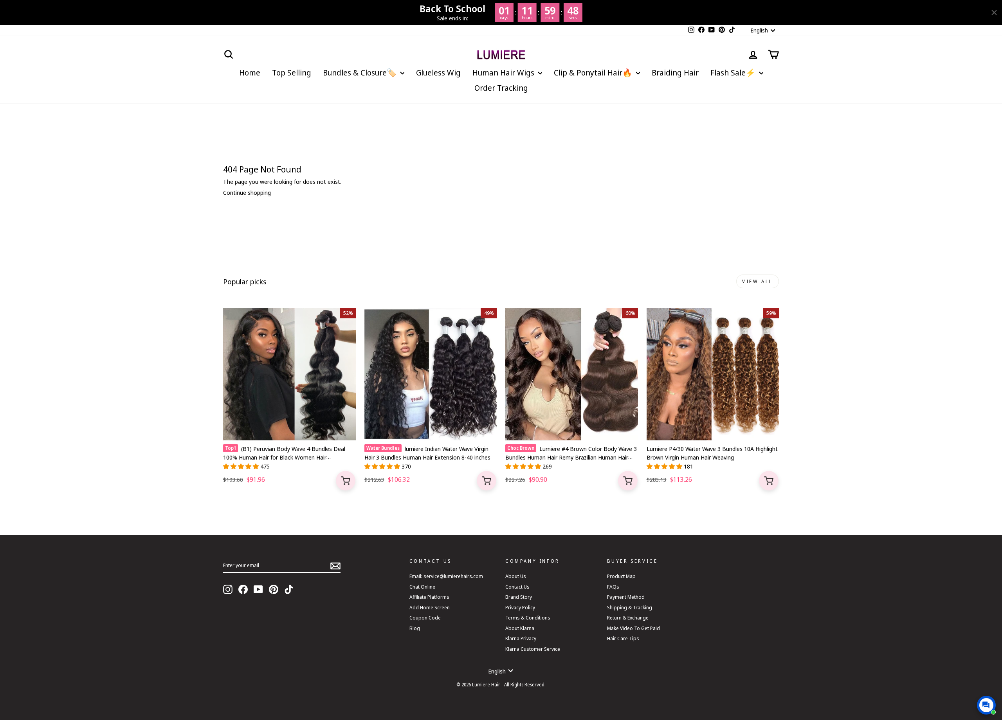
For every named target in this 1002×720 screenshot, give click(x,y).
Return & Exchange (628, 617)
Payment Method (626, 596)
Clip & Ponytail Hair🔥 (594, 72)
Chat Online (422, 586)
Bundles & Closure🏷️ (360, 72)
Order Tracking (501, 88)
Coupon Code (425, 617)
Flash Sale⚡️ (733, 72)
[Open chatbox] (986, 705)
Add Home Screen (429, 607)
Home (249, 72)
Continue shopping (247, 192)
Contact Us (517, 586)
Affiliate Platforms (429, 596)
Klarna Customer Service (532, 648)
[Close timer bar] (994, 12)
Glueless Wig (438, 72)
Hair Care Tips (623, 638)
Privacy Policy (520, 607)
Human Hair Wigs (504, 72)
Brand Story (518, 596)
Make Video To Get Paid (633, 628)
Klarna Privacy (520, 638)
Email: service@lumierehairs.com (446, 576)
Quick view (345, 480)
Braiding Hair (675, 72)
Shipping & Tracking (629, 607)
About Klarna (519, 628)
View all (757, 281)
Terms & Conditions (527, 617)
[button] (241, 466)
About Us (515, 576)
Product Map (621, 576)
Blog (414, 628)
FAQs (613, 586)
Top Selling (291, 72)
